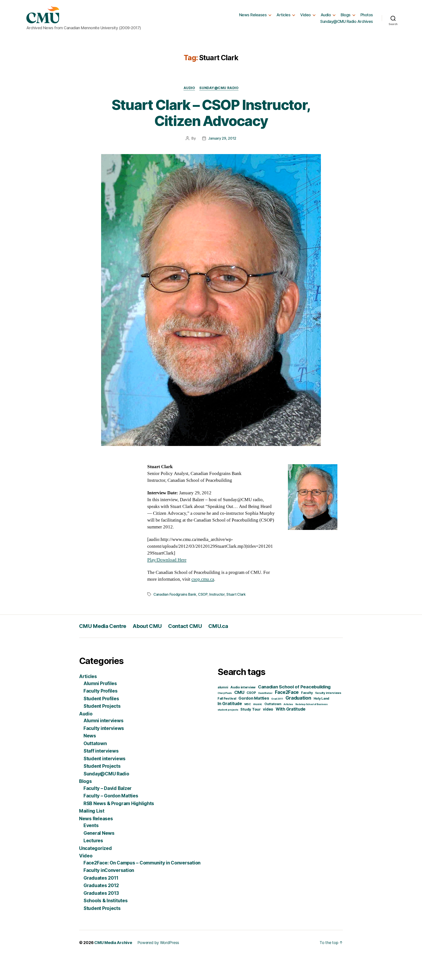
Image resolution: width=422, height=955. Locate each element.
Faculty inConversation (109, 870)
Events (91, 825)
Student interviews (105, 758)
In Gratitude (230, 703)
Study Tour (250, 709)
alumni (223, 687)
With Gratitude (291, 709)
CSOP (202, 594)
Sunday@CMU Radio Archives (346, 21)
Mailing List (91, 811)
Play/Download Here (166, 560)
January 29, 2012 (222, 138)
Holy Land (321, 698)
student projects (228, 709)
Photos (366, 15)
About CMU (147, 626)
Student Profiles (101, 698)
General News (99, 833)
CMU (239, 692)
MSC (247, 704)
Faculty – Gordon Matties (111, 796)
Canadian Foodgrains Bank (174, 594)
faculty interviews (328, 693)
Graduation (298, 698)
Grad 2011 (277, 698)
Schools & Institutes (106, 900)
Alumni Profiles (100, 683)
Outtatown (95, 743)
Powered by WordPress (158, 942)
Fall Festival (227, 698)
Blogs (346, 15)
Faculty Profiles (101, 691)
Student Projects (102, 706)
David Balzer (265, 693)
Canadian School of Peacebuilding (294, 686)
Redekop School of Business (311, 704)
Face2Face (287, 692)
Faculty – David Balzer (108, 788)
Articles (283, 15)
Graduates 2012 (101, 885)
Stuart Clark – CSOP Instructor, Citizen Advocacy (211, 112)
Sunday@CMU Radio (218, 88)
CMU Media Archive (113, 942)
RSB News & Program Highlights (119, 803)
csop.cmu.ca (202, 579)
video (268, 709)
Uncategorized (95, 848)
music (257, 704)
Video (305, 15)
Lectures (93, 840)
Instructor (216, 594)
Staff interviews (101, 751)
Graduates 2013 (101, 893)
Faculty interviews (104, 728)
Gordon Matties (253, 698)
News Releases (253, 15)
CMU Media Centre (102, 626)
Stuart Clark (236, 594)
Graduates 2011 (101, 878)
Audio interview (243, 687)
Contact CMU (185, 626)
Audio (326, 15)
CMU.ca (218, 626)
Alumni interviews (103, 720)
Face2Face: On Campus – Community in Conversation (142, 863)
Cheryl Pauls (225, 693)
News (90, 736)
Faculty (307, 693)
